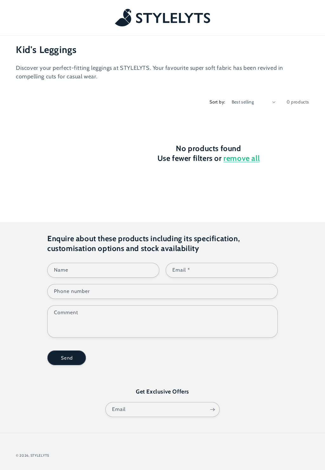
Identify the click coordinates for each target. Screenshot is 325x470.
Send (67, 358)
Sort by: (217, 102)
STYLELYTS (39, 455)
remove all (241, 158)
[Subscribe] (212, 409)
